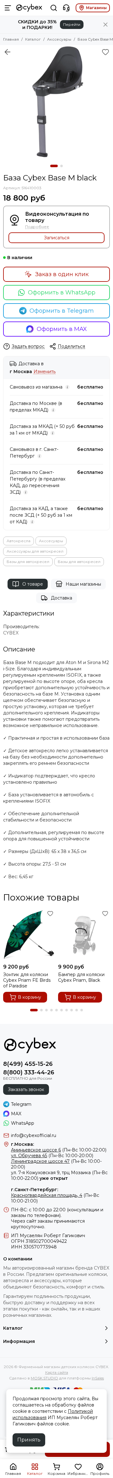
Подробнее (37, 227)
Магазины (96, 7)
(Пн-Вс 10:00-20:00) (52, 1155)
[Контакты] (66, 8)
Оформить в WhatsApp (61, 292)
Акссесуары (59, 39)
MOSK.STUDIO (44, 1378)
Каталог (33, 39)
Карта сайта (56, 1372)
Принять (28, 1440)
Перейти (71, 24)
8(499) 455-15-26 (28, 1063)
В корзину (29, 997)
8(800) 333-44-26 (28, 1072)
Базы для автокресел (28, 561)
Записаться (56, 238)
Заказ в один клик (62, 274)
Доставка (61, 598)
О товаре (32, 584)
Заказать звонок (26, 1089)
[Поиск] (53, 8)
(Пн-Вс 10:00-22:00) (58, 1150)
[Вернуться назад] (7, 52)
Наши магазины (83, 584)
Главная (11, 39)
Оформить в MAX (62, 329)
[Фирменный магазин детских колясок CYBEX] (29, 7)
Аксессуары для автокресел (35, 551)
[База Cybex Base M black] (56, 101)
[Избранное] (105, 52)
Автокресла (18, 540)
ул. (14, 1172)
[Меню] (8, 8)
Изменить (45, 371)
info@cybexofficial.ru (33, 1135)
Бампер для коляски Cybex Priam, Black (81, 977)
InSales (98, 1378)
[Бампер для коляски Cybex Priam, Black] (84, 935)
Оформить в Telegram (62, 310)
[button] (54, 166)
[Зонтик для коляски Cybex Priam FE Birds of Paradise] (29, 935)
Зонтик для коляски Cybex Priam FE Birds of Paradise (27, 980)
